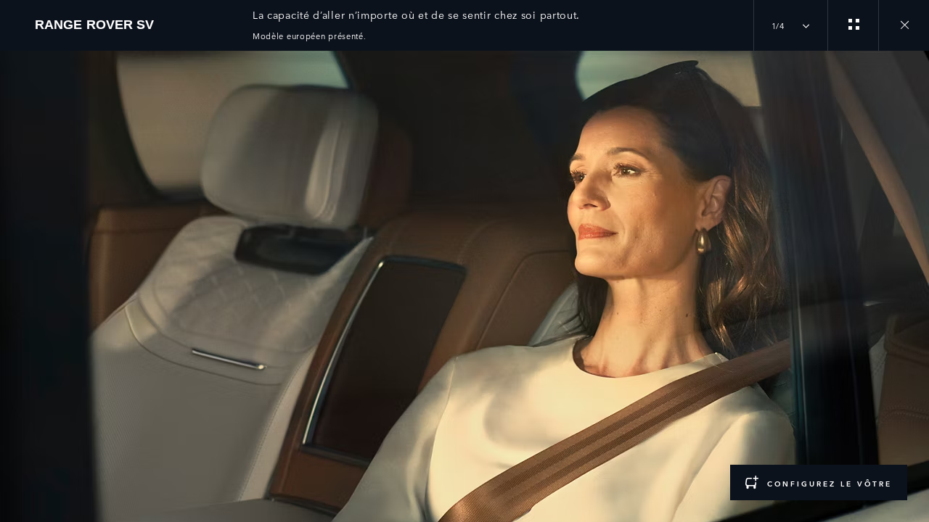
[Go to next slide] (913, 278)
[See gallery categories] (852, 25)
